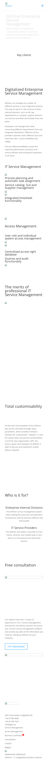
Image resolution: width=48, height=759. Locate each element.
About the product (20, 45)
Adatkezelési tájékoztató (15, 754)
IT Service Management (23, 166)
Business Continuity (14, 735)
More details (24, 210)
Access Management (20, 226)
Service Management (14, 727)
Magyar (8, 747)
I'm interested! (16, 646)
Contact (8, 743)
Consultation (10, 739)
